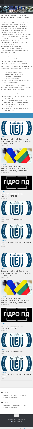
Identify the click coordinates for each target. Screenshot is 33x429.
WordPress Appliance (10, 428)
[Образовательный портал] (21, 116)
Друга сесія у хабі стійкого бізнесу (12, 219)
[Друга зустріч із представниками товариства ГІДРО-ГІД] (16, 183)
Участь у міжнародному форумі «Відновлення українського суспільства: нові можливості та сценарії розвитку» (15, 169)
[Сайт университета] (4, 116)
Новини (3, 136)
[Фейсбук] (9, 116)
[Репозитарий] (17, 116)
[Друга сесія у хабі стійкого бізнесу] (16, 208)
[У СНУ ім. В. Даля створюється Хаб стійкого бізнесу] (16, 231)
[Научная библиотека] (13, 116)
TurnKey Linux (24, 428)
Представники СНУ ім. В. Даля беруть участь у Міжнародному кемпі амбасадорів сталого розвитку (16, 141)
